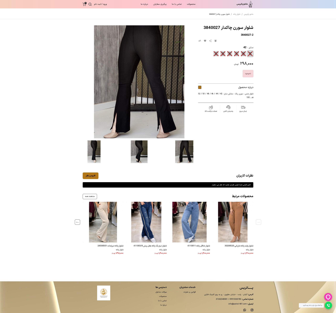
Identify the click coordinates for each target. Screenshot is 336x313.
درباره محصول (245, 87)
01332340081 (222, 299)
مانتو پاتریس (248, 14)
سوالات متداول (161, 292)
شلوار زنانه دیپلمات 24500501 (110, 245)
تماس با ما (177, 4)
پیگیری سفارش (160, 4)
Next (77, 222)
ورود (105, 4)
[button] (84, 4)
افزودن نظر (90, 175)
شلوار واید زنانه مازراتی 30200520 (239, 245)
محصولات (191, 4)
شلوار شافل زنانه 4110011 (199, 245)
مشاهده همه (90, 196)
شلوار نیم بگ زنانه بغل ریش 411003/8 (150, 245)
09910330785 (235, 299)
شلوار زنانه (249, 249)
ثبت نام (97, 4)
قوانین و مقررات (189, 292)
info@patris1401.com (238, 304)
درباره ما (144, 4)
